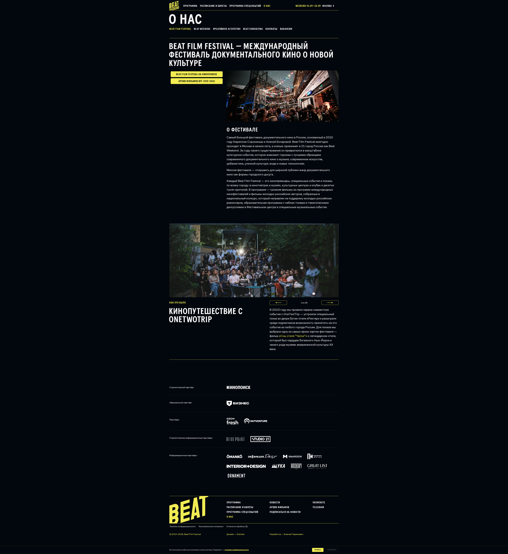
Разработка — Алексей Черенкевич (286, 534)
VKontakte (319, 502)
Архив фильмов (279, 507)
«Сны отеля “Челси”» (293, 336)
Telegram (318, 507)
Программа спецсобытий (245, 6)
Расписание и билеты (213, 6)
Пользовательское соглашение (211, 527)
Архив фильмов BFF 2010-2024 (196, 81)
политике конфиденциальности (237, 550)
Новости (275, 502)
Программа (190, 6)
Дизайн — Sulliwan (236, 534)
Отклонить (331, 550)
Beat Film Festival (180, 29)
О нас (267, 6)
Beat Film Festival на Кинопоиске (196, 74)
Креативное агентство (227, 29)
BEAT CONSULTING (253, 29)
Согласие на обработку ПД (237, 527)
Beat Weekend (202, 29)
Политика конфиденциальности (183, 527)
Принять (317, 550)
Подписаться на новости (285, 512)
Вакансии (286, 29)
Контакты (271, 29)
